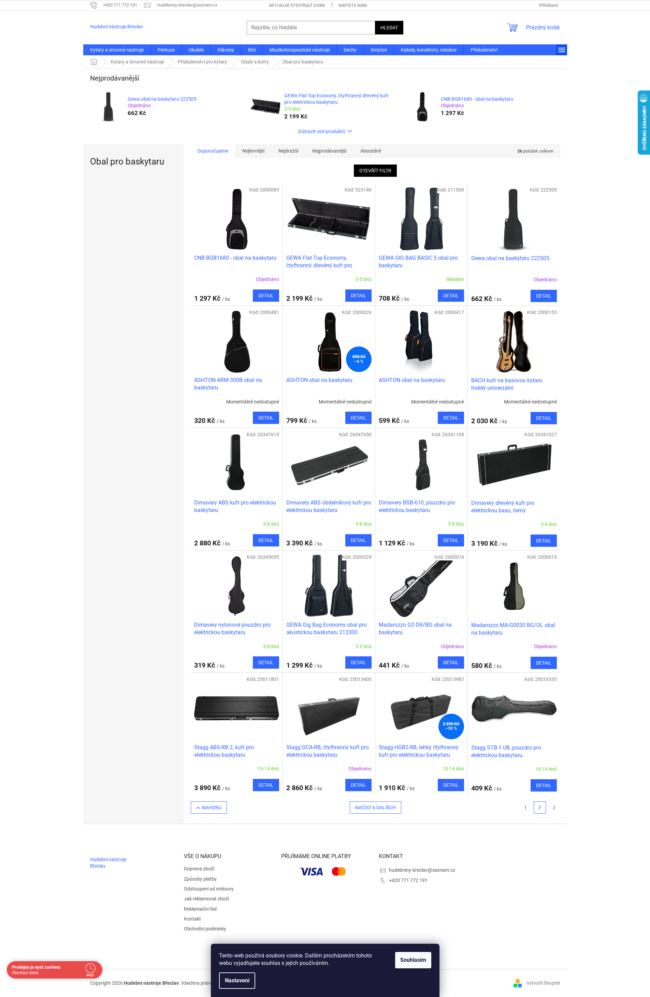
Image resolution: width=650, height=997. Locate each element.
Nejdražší (288, 151)
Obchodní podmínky (205, 928)
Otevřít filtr (375, 170)
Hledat (389, 27)
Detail (266, 295)
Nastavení (237, 980)
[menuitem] (116, 49)
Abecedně (370, 151)
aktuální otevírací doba (297, 5)
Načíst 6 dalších (375, 807)
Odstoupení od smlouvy (209, 889)
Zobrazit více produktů (321, 131)
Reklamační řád (200, 909)
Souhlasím (413, 960)
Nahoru (211, 807)
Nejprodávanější (329, 151)
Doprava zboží (199, 868)
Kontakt (192, 919)
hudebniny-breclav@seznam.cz (422, 870)
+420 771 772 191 (408, 880)
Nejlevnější (253, 151)
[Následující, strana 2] (540, 807)
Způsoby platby (200, 879)
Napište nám (352, 5)
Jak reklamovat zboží (206, 898)
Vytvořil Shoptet (543, 982)
